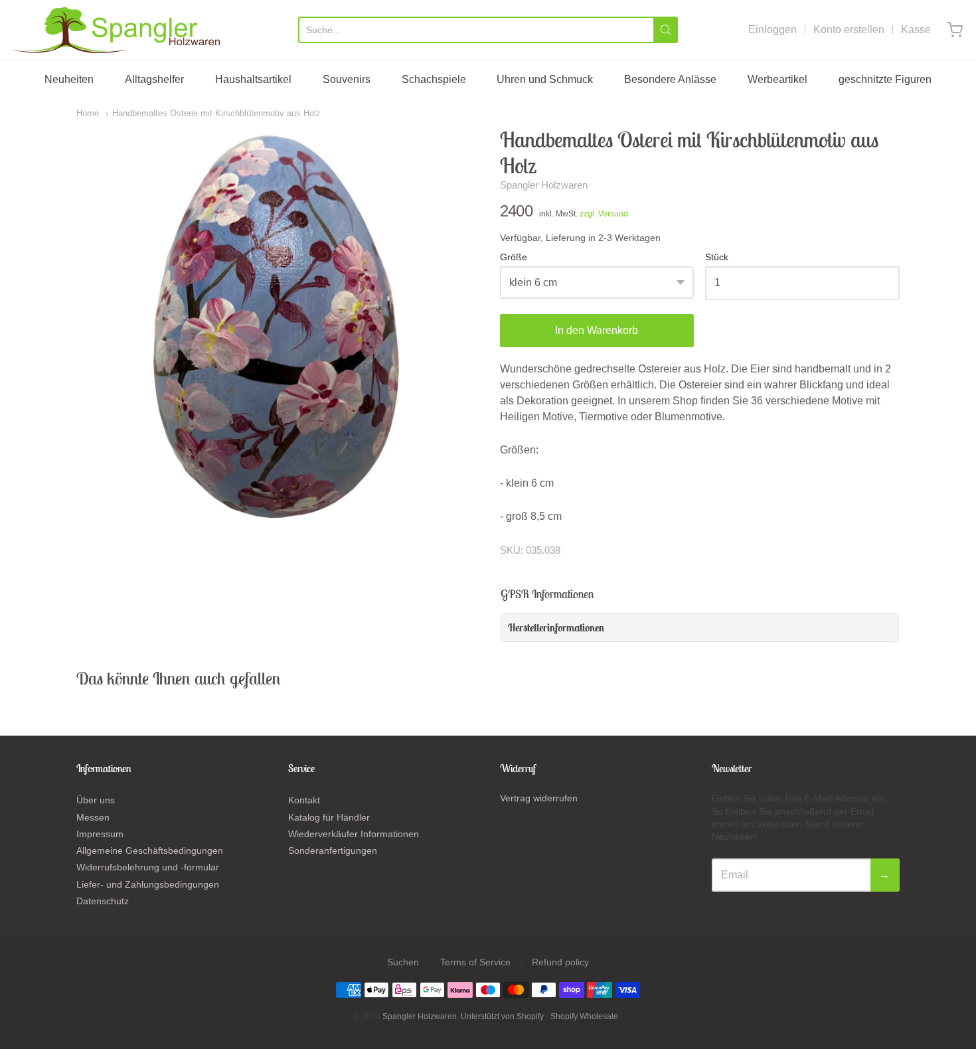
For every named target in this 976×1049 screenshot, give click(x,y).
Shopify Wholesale (584, 1016)
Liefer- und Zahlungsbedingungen (147, 884)
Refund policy (560, 962)
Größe (513, 257)
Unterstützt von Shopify (502, 1016)
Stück (716, 257)
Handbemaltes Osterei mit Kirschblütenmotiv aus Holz (216, 113)
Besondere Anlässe (670, 79)
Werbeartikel (777, 79)
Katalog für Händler (329, 817)
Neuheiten (69, 79)
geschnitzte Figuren (885, 79)
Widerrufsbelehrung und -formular (147, 867)
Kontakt (304, 800)
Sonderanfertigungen (332, 850)
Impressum (99, 834)
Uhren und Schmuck (545, 79)
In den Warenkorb (596, 330)
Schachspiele (434, 79)
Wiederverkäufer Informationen (353, 834)
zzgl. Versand (604, 213)
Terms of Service (475, 962)
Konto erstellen (848, 29)
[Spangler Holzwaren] (116, 30)
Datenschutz (102, 901)
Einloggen (772, 29)
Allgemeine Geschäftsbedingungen (149, 850)
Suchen (403, 962)
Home (87, 113)
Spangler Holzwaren (544, 185)
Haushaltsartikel (253, 79)
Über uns (95, 800)
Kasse (916, 29)
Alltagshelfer (154, 79)
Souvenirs (346, 79)
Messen (93, 817)
